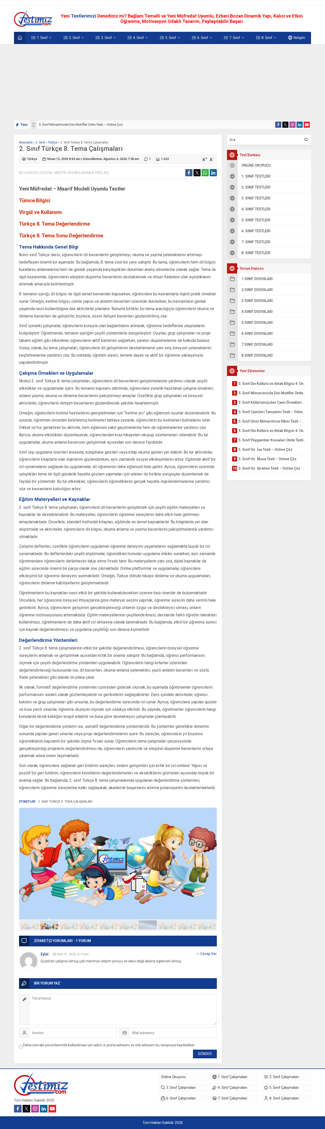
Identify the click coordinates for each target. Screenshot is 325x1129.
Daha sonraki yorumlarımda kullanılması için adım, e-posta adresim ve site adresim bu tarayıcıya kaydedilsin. (109, 1045)
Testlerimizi (84, 16)
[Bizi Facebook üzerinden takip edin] (278, 125)
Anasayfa (25, 142)
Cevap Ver (208, 954)
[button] (29, 925)
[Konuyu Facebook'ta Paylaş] (188, 172)
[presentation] (33, 123)
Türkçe (52, 142)
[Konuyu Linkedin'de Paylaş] (213, 172)
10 (206, 925)
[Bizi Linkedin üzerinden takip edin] (300, 125)
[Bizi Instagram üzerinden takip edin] (292, 125)
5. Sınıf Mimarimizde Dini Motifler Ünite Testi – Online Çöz (81, 124)
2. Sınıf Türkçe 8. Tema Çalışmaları (65, 801)
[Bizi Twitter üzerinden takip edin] (285, 125)
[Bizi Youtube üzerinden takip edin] (307, 125)
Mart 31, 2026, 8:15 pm (73, 954)
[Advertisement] (162, 82)
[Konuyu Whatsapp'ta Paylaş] (205, 172)
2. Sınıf (40, 142)
